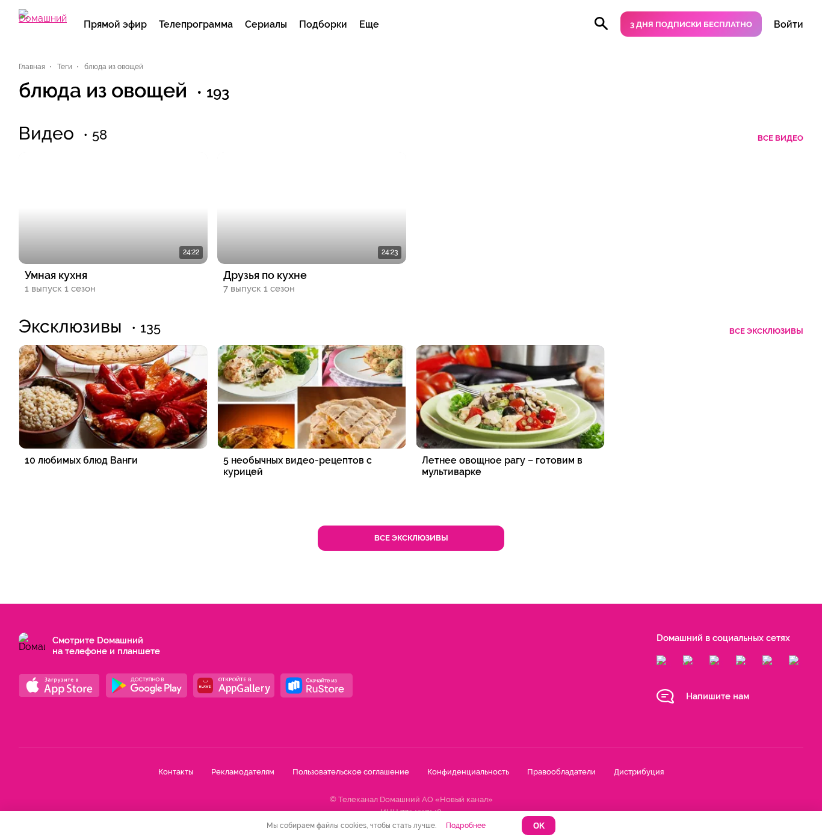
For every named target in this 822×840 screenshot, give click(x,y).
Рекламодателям (242, 771)
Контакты (175, 771)
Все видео (780, 138)
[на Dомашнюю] (43, 18)
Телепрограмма (196, 24)
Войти (788, 24)
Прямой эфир (115, 24)
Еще (369, 24)
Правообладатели (561, 771)
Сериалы (266, 24)
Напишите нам (717, 696)
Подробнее (466, 825)
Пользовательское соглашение (350, 771)
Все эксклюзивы (766, 331)
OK (539, 825)
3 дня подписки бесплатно (691, 24)
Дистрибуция (639, 771)
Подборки (323, 24)
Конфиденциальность (468, 771)
